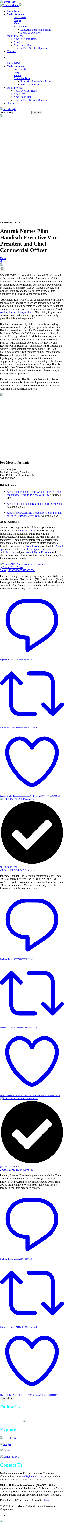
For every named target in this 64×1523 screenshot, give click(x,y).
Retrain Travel (27, 530)
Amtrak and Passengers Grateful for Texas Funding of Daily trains (34, 514)
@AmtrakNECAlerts (11, 567)
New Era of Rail (22, 96)
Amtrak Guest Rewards (38, 552)
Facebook (47, 549)
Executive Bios (22, 78)
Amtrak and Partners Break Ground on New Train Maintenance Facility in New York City (34, 493)
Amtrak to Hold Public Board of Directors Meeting (34, 503)
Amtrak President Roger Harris (16, 312)
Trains (25, 90)
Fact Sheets (20, 69)
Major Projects (15, 87)
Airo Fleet (19, 93)
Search (37, 112)
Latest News (13, 62)
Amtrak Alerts (31, 799)
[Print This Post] (1, 261)
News (3, 258)
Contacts (11, 103)
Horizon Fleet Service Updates (30, 100)
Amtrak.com (32, 546)
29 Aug (17, 570)
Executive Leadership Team (35, 81)
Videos (17, 75)
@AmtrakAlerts (8, 866)
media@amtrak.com (32, 1476)
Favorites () (9, 1)
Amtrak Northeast (39, 564)
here (46, 1500)
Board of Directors (30, 84)
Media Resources (16, 66)
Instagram (35, 549)
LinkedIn (10, 552)
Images (17, 72)
